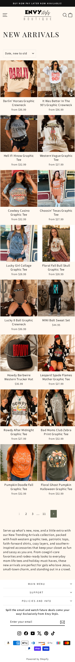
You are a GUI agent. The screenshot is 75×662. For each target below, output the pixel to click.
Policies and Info (37, 601)
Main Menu (36, 584)
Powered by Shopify (37, 659)
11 (44, 514)
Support (37, 592)
